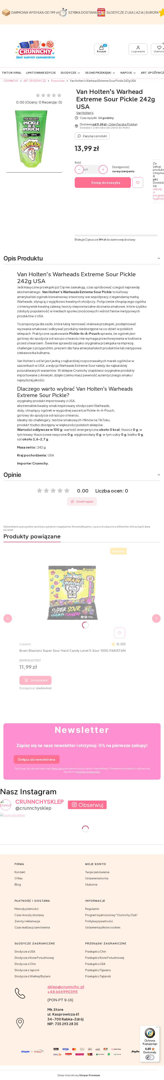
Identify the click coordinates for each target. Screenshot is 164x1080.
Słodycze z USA (25, 951)
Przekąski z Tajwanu (98, 970)
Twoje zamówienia (97, 872)
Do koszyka (39, 680)
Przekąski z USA (95, 964)
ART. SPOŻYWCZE (34, 80)
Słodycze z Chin (25, 964)
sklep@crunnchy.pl (65, 986)
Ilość (78, 162)
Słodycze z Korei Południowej (34, 957)
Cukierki (25, 644)
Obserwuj (90, 804)
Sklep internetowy (78, 1075)
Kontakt (20, 872)
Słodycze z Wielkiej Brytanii (32, 976)
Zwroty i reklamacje (27, 921)
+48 (51, 991)
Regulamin (92, 908)
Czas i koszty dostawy (29, 915)
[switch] (150, 1057)
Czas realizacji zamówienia (32, 927)
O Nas (19, 878)
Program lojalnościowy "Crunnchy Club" (111, 915)
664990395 (66, 991)
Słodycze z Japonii (27, 970)
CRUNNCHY (10, 80)
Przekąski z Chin (95, 951)
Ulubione (91, 884)
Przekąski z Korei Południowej (104, 957)
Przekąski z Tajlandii (98, 976)
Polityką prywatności (88, 771)
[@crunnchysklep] (5, 804)
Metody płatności (26, 908)
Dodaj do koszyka (105, 182)
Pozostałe (58, 80)
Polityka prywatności (99, 921)
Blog (18, 884)
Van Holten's (85, 113)
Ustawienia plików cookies (102, 927)
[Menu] (157, 1028)
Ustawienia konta (96, 878)
